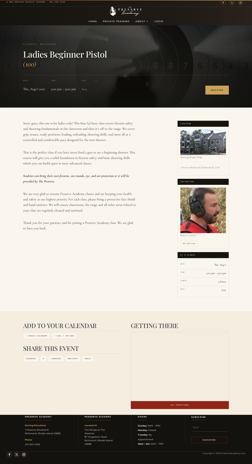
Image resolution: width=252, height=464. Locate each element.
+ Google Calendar (36, 336)
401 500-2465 (57, 2)
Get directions (180, 405)
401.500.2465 (189, 244)
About (140, 21)
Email (88, 358)
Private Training (116, 21)
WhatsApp (73, 358)
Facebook (31, 358)
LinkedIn (56, 358)
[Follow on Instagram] (240, 2)
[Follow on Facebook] (223, 2)
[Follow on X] (231, 2)
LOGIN (158, 21)
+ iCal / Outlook (64, 336)
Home (93, 21)
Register (217, 90)
